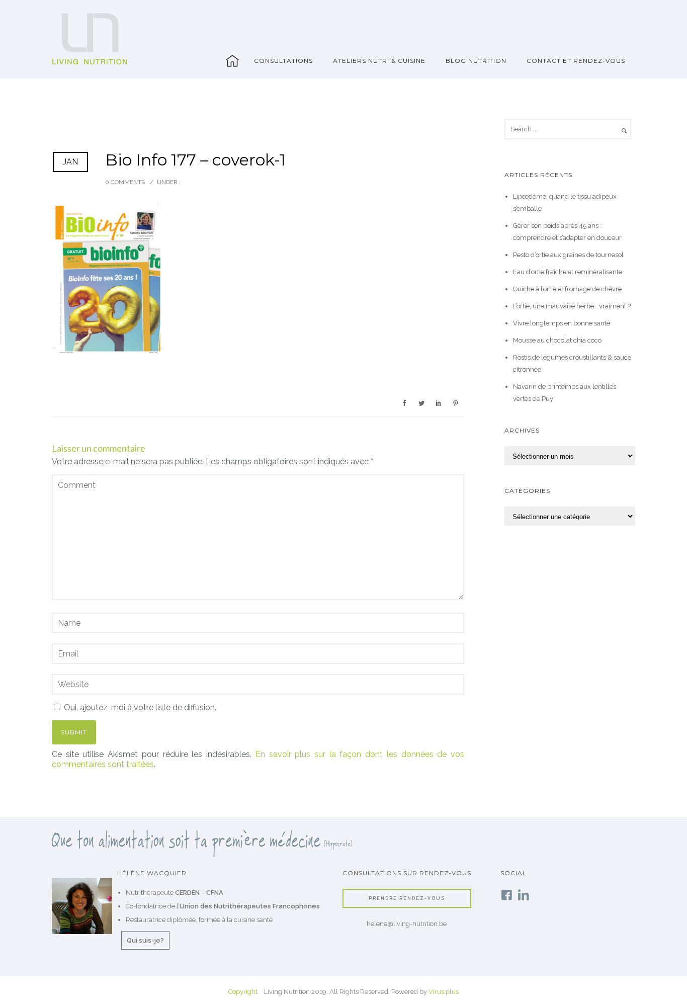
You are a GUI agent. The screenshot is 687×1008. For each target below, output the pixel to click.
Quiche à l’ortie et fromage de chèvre (567, 289)
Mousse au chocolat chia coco (557, 340)
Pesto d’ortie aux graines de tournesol (568, 255)
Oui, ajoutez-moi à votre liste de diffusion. (139, 707)
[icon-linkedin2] (524, 895)
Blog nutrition (476, 60)
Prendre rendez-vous (407, 898)
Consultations (283, 60)
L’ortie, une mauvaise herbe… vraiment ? (572, 306)
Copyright (242, 991)
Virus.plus (443, 991)
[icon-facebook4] (509, 895)
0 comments (125, 182)
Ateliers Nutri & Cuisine (379, 60)
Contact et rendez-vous (576, 60)
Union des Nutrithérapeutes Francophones (250, 906)
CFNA (214, 892)
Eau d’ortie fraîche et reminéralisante (567, 272)
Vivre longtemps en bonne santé (561, 323)
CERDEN (187, 892)
